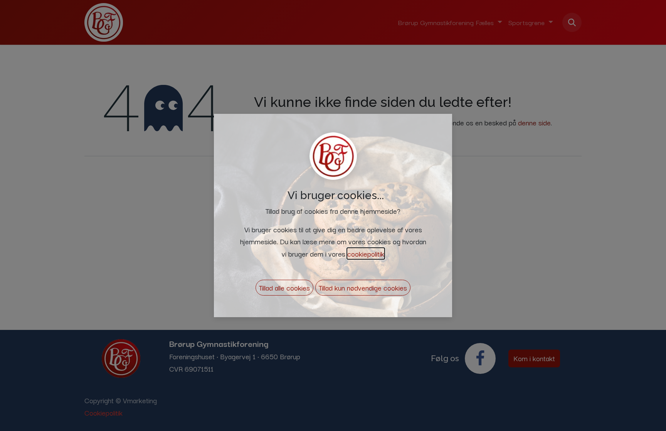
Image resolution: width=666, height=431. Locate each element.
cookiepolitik (365, 253)
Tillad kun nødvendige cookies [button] (363, 287)
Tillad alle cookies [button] (284, 287)
